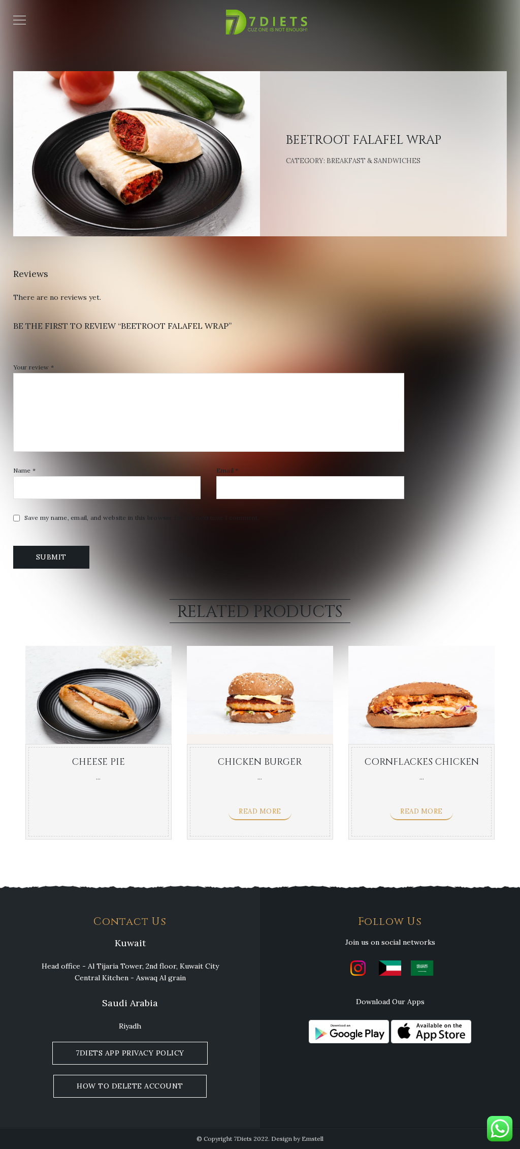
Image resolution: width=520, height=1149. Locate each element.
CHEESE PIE (98, 762)
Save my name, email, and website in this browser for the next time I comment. (141, 518)
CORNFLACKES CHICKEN (422, 762)
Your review (33, 367)
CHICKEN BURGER (260, 762)
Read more (260, 811)
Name (24, 471)
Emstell (312, 1138)
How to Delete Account (130, 1086)
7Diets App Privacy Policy (130, 1053)
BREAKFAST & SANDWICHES (373, 161)
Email (227, 471)
